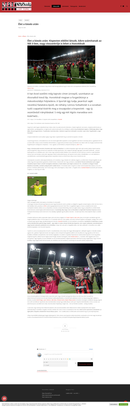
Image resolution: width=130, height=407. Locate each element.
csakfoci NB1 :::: (70, 393)
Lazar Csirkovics (47, 300)
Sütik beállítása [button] (113, 404)
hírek (20, 20)
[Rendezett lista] (53, 359)
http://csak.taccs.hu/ (47, 397)
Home (19, 36)
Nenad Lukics (74, 236)
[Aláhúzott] (49, 359)
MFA (45, 206)
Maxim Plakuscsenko (70, 300)
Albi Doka (54, 300)
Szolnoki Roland (85, 167)
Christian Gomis (61, 300)
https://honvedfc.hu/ (47, 393)
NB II (78, 144)
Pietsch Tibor (30, 88)
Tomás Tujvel (69, 217)
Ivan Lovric (77, 217)
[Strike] (51, 359)
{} (63, 359)
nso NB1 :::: (76, 393)
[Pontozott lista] (55, 359)
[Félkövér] (44, 359)
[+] (65, 359)
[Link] (61, 359)
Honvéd (60, 119)
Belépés (91, 349)
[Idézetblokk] (57, 359)
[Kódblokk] (59, 359)
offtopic (24, 36)
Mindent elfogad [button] (123, 404)
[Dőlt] (47, 359)
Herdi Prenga (39, 300)
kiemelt (27, 20)
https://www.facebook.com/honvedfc (51, 395)
